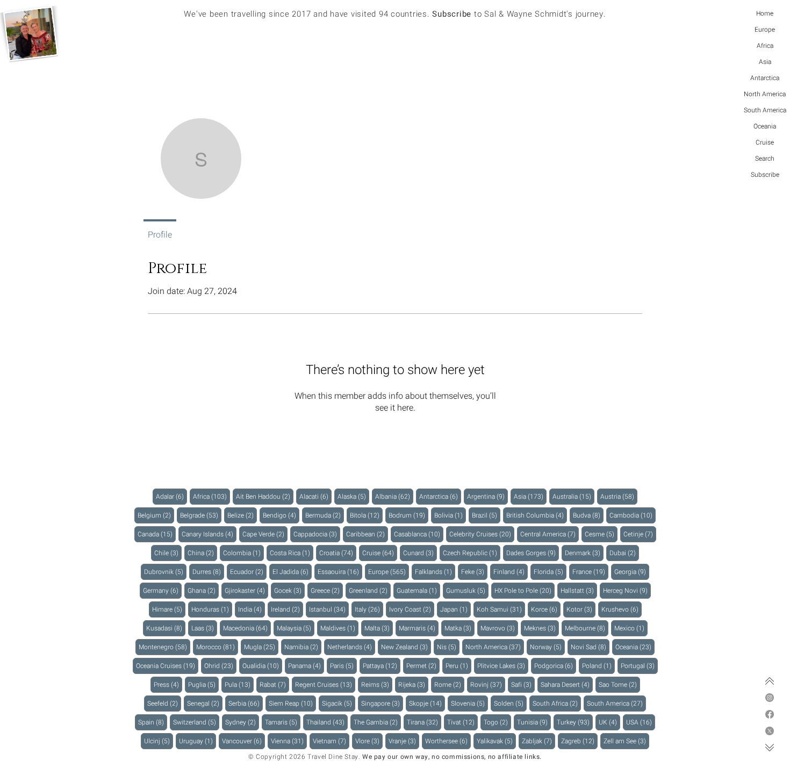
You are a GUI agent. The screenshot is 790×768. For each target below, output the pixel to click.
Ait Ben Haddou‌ (264, 496)
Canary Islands (209, 534)
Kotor (580, 609)
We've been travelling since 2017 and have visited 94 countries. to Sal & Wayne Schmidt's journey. (395, 14)
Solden (510, 703)
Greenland (370, 590)
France (590, 571)
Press (168, 684)
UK (609, 722)
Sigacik (338, 703)
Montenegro (164, 647)
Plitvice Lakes (502, 666)
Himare (168, 609)
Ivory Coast (411, 609)
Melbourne (586, 628)
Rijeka (413, 684)
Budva (588, 515)
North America (765, 94)
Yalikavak (496, 741)
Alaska (353, 496)
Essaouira (340, 571)
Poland (598, 666)
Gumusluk (467, 590)
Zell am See (626, 741)
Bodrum (408, 515)
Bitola (366, 515)
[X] (769, 731)
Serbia (245, 703)
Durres (208, 571)
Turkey (575, 722)
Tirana (424, 722)
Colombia (243, 553)
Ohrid (220, 666)
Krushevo (621, 609)
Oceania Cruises (167, 666)
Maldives (339, 628)
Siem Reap (292, 703)
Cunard (420, 553)
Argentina (487, 496)
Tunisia (534, 722)
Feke (474, 571)
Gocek (289, 590)
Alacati (315, 496)
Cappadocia (316, 534)
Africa (765, 46)
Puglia (203, 684)
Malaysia (295, 628)
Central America (549, 534)
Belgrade (200, 515)
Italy (369, 609)
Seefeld (164, 703)
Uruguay (197, 741)
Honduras (211, 609)
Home (764, 13)
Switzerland (196, 722)
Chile (168, 553)
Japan (455, 609)
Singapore (382, 703)
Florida (550, 571)
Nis (448, 647)
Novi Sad (590, 647)
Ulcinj (158, 741)
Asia (765, 62)
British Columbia (536, 515)
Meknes (541, 628)
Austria (618, 496)
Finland (510, 571)
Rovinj (487, 684)
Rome (449, 684)
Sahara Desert (567, 684)
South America (765, 110)
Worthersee (448, 741)
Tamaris (282, 722)
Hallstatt (579, 590)
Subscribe (765, 175)
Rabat (274, 684)
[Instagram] (769, 697)
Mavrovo (499, 628)
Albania (394, 496)
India (251, 609)
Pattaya (381, 666)
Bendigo (281, 515)
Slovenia (469, 703)
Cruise (765, 142)
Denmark (584, 553)
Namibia (302, 647)
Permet (423, 666)
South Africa (557, 703)
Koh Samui (501, 609)
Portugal (639, 666)
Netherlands (351, 647)
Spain (152, 722)
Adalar (171, 496)
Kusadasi (165, 628)
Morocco (217, 647)
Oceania (764, 126)
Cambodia (632, 515)
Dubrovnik (165, 571)
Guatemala (418, 590)
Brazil (486, 515)
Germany (162, 590)
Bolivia (450, 515)
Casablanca (418, 534)
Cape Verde (265, 534)
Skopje (427, 703)
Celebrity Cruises (481, 534)
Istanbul (329, 609)
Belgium (156, 515)
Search (764, 158)
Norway (547, 647)
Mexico (631, 628)
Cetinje (639, 534)
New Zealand (406, 647)
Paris (343, 666)
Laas (204, 628)
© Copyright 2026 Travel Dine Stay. (304, 757)
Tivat (462, 722)
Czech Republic (471, 553)
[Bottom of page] (769, 747)
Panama (306, 666)
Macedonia (247, 628)
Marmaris (419, 628)
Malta (378, 628)
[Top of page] (769, 681)
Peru (458, 666)
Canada (157, 534)
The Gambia (377, 722)
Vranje (404, 741)
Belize (242, 515)
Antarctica (764, 78)
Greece (327, 590)
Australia (573, 496)
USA (640, 722)
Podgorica (555, 666)
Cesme (601, 534)
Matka (459, 628)
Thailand (327, 722)
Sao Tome (619, 684)
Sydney (242, 722)
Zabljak (538, 741)
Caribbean (367, 534)
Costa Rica (291, 553)
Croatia (337, 553)
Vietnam (331, 741)
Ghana (203, 590)
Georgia (631, 571)
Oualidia (262, 666)
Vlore (369, 741)
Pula (239, 684)
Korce (546, 609)
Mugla (261, 647)
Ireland (287, 609)
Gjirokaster (246, 590)
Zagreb (579, 741)
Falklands (435, 571)
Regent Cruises (325, 684)
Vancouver (243, 741)
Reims (376, 684)
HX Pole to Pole (524, 590)
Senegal (204, 703)
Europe (765, 29)
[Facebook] (769, 714)
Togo (497, 722)
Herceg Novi (627, 590)
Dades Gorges (532, 553)
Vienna (289, 741)
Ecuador (248, 571)
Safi (523, 684)
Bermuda (324, 515)
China (202, 553)
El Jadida (292, 571)
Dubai (624, 553)
